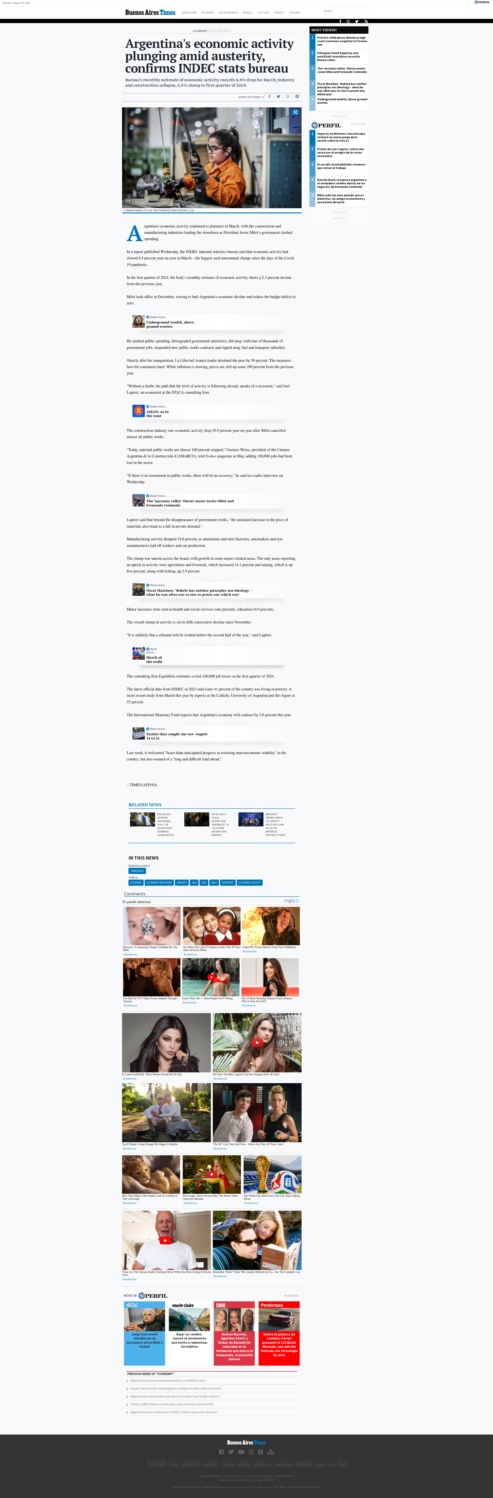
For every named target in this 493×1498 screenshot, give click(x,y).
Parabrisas (262, 1464)
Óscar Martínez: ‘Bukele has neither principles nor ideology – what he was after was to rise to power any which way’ (199, 592)
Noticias (211, 1464)
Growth (182, 882)
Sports (279, 12)
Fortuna (227, 1464)
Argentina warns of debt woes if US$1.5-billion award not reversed (173, 1412)
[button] (295, 112)
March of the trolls (154, 659)
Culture (263, 12)
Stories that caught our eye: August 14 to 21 (177, 736)
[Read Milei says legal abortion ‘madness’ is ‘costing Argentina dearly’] (197, 815)
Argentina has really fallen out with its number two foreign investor (175, 1396)
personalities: (139, 866)
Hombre (244, 1464)
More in (130, 1295)
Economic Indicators (159, 882)
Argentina (189, 12)
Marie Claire (192, 1464)
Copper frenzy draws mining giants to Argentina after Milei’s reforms (175, 1388)
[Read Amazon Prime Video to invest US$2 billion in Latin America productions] (251, 815)
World (247, 12)
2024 (194, 882)
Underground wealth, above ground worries (170, 324)
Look (319, 1464)
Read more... (158, 317)
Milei (214, 882)
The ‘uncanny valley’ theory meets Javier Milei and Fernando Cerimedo (190, 503)
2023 (204, 882)
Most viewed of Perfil (338, 126)
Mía (342, 1464)
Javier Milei (137, 870)
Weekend (304, 1464)
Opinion (294, 12)
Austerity (228, 882)
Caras (174, 1464)
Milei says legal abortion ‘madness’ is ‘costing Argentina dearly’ (220, 824)
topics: (133, 877)
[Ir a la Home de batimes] (246, 1442)
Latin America (228, 12)
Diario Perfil (156, 1464)
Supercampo (283, 1464)
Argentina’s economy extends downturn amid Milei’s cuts (167, 1380)
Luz (331, 1464)
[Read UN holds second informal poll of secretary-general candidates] (143, 815)
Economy (207, 12)
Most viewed (323, 30)
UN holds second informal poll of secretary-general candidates (165, 824)
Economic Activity (250, 882)
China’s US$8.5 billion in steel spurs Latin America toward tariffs (171, 1404)
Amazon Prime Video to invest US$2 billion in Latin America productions (275, 824)
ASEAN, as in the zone (157, 414)
